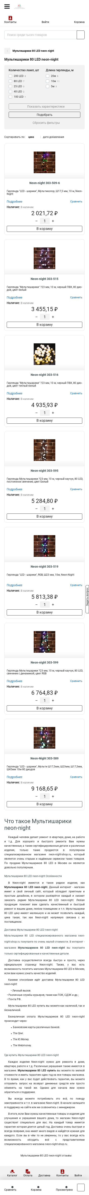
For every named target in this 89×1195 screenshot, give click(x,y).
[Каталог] (7, 6)
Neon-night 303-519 (44, 566)
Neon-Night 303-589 (44, 758)
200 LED (20, 76)
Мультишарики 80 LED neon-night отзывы (46, 1155)
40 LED (19, 91)
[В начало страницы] (81, 1187)
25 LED (19, 86)
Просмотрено (64, 1189)
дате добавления (53, 137)
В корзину (45, 229)
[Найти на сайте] (81, 35)
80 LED (19, 81)
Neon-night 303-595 (44, 470)
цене (31, 137)
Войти (45, 22)
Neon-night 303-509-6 (44, 183)
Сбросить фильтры (46, 122)
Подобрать (44, 114)
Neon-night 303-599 (44, 662)
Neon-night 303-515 (44, 279)
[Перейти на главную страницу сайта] (32, 6)
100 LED (20, 96)
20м (54, 76)
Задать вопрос (87, 597)
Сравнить (10, 1189)
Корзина (79, 22)
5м (54, 86)
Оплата (27, 1175)
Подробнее (14, 201)
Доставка (44, 1175)
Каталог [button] (12, 1175)
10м (55, 81)
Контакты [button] (10, 22)
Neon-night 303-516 (44, 374)
